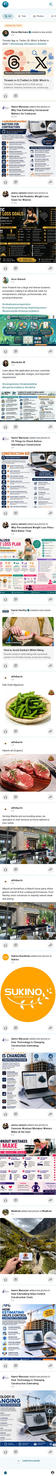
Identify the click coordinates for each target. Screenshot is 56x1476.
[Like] (28, 97)
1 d (12, 282)
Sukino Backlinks (20, 956)
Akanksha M (18, 362)
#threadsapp (16, 43)
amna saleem (19, 193)
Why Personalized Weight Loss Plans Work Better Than (32, 529)
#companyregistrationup (15, 307)
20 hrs (14, 117)
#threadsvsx (30, 43)
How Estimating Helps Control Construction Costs (28, 1295)
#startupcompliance (28, 311)
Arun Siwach (18, 279)
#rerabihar (30, 387)
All (9, 16)
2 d (12, 448)
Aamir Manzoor (20, 106)
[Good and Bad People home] (5, 4)
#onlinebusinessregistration (16, 304)
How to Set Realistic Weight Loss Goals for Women (30, 198)
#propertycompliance (13, 387)
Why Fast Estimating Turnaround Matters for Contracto (29, 112)
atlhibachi (17, 676)
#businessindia (10, 311)
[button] (52, 1472)
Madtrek (16, 1211)
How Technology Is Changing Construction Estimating (27, 1044)
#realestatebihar (28, 384)
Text (23, 16)
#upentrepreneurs (37, 307)
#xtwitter (42, 43)
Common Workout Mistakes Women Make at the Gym (31, 1130)
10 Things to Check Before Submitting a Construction (26, 443)
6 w (12, 35)
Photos (40, 16)
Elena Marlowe (19, 32)
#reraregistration (11, 384)
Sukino (15, 959)
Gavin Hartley (19, 610)
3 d (12, 1049)
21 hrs (14, 203)
